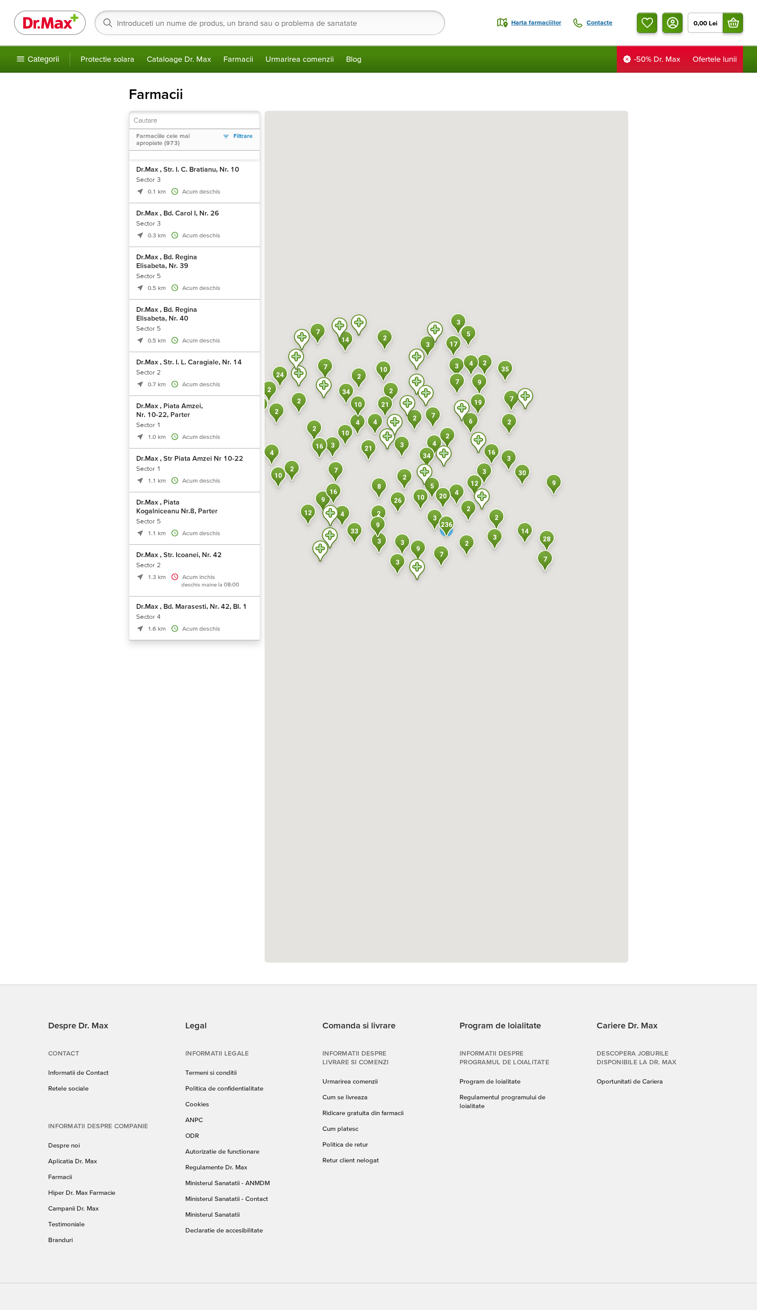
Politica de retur (345, 1144)
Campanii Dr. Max (73, 1208)
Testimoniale (66, 1224)
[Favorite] (647, 23)
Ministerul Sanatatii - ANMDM (227, 1182)
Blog (353, 59)
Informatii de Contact (78, 1072)
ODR (192, 1135)
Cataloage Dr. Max (179, 59)
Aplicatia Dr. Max (72, 1161)
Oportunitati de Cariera (630, 1081)
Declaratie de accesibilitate (224, 1230)
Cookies (197, 1104)
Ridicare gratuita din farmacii (362, 1112)
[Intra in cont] (672, 23)
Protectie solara (107, 59)
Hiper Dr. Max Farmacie (81, 1192)
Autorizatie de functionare (222, 1151)
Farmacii (238, 59)
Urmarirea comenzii (299, 59)
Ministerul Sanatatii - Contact (226, 1198)
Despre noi (64, 1145)
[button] (407, 407)
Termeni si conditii (211, 1072)
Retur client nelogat (350, 1160)
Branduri (60, 1239)
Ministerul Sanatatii (212, 1214)
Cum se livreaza (345, 1097)
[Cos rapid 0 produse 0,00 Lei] (733, 23)
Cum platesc (340, 1128)
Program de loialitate (490, 1081)
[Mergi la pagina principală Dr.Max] (50, 23)
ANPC (194, 1119)
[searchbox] (270, 23)
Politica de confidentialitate (224, 1088)
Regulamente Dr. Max (216, 1167)
